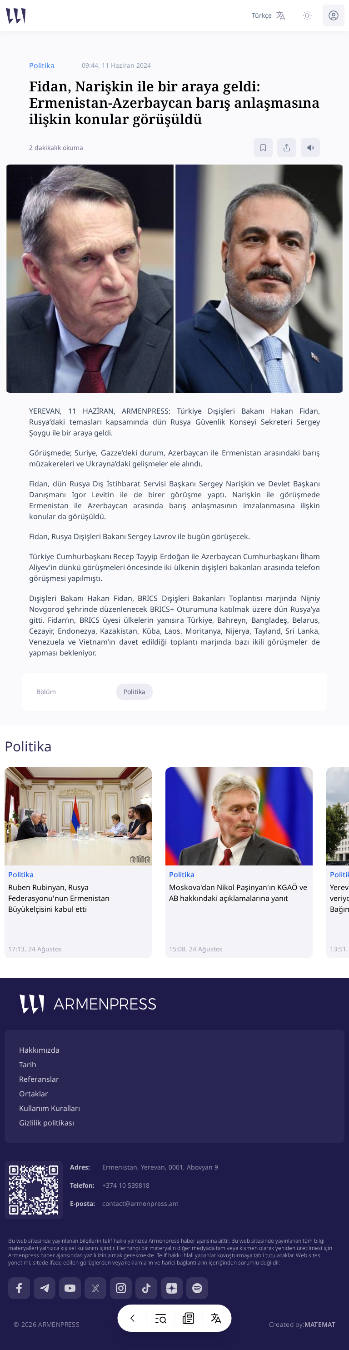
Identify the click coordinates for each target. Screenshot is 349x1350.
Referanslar (39, 1079)
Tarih (27, 1065)
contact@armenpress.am (140, 1203)
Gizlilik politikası (46, 1123)
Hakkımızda (39, 1050)
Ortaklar (33, 1094)
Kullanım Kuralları (49, 1108)
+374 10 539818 (126, 1185)
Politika (134, 691)
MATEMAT (319, 1324)
